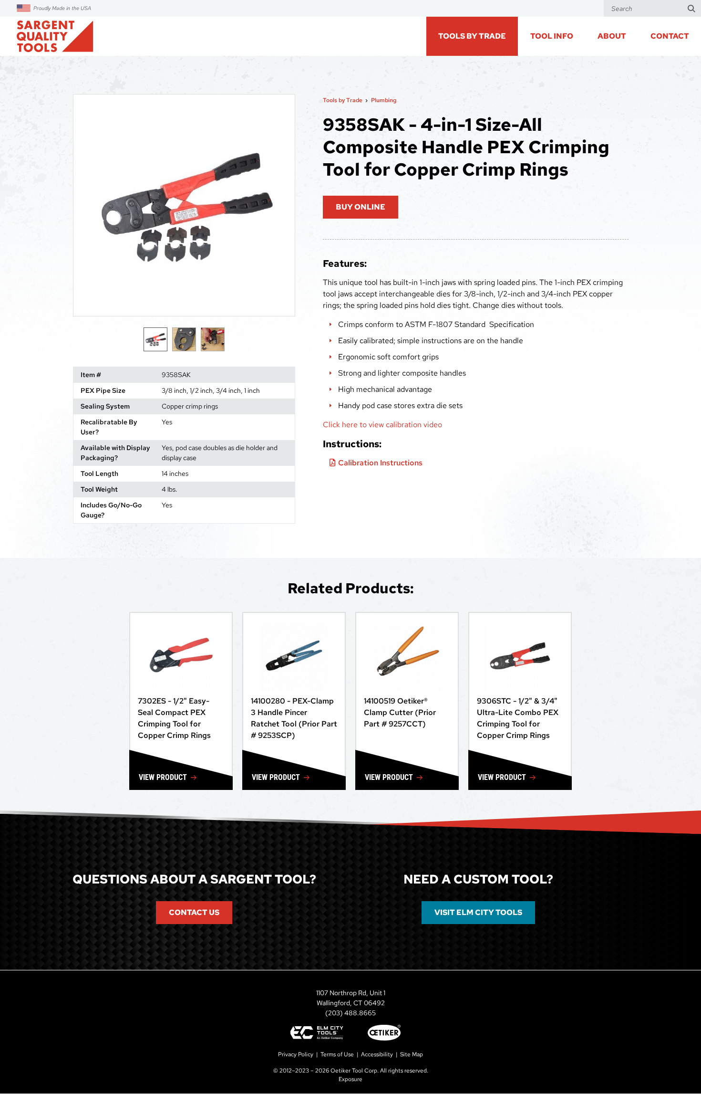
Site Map (411, 1054)
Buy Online (360, 207)
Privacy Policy (295, 1054)
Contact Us (194, 912)
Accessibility (377, 1054)
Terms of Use (337, 1054)
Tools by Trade (342, 100)
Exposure (350, 1079)
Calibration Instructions (380, 463)
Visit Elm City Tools (478, 912)
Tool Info (551, 36)
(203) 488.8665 (350, 1013)
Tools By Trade (472, 36)
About (612, 36)
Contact (669, 36)
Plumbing (383, 100)
